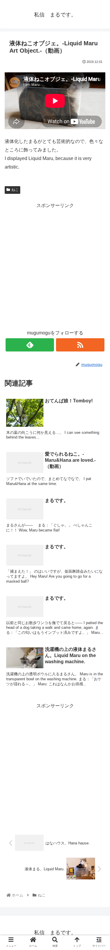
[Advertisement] (55, 265)
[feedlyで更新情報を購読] (30, 344)
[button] (98, 653)
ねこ (14, 190)
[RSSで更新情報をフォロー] (80, 344)
